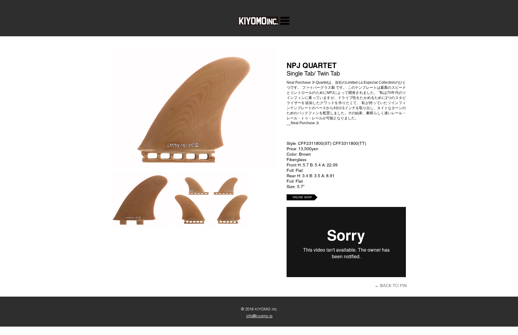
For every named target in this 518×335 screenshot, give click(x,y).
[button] (284, 21)
